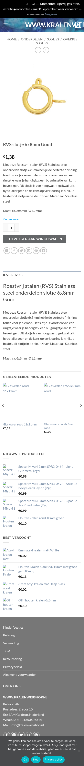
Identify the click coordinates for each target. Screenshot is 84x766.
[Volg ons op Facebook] (6, 735)
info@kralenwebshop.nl (27, 725)
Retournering (12, 659)
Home (12, 39)
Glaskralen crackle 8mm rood (59, 426)
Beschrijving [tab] (12, 275)
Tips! (6, 651)
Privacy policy (54, 759)
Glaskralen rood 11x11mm (20, 424)
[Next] (80, 413)
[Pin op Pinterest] (36, 250)
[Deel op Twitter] (21, 250)
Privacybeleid (12, 667)
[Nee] (78, 752)
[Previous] (3, 413)
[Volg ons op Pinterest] (36, 735)
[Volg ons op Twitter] (21, 735)
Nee (36, 759)
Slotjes (53, 39)
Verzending (11, 643)
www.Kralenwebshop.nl (42, 25)
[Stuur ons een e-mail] (28, 735)
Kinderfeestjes (13, 627)
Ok (25, 759)
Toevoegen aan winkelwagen (34, 239)
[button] (5, 25)
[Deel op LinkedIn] (43, 250)
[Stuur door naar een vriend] (28, 250)
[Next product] (38, 50)
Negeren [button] (51, 14)
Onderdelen (32, 39)
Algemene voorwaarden (19, 674)
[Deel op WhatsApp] (6, 250)
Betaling (9, 635)
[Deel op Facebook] (14, 250)
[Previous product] (46, 50)
